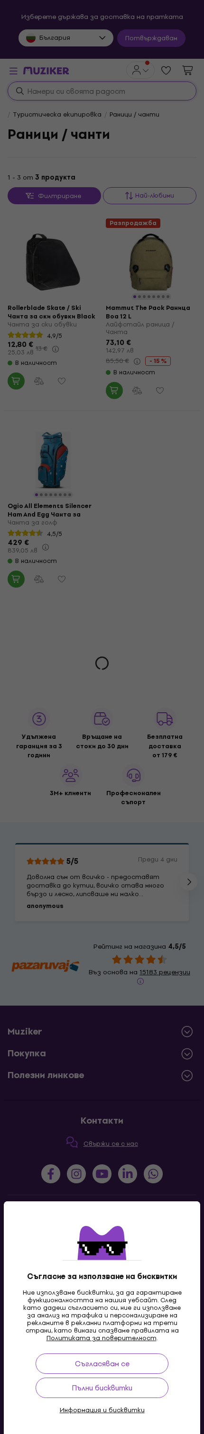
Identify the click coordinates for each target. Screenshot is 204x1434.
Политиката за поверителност (101, 1338)
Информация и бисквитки (102, 1410)
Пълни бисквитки (102, 1388)
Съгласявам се (102, 1364)
